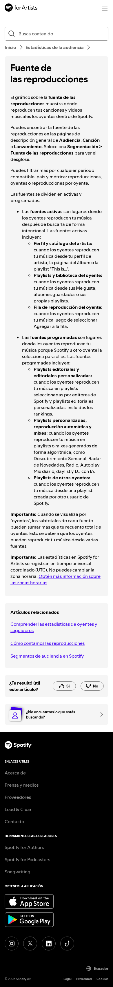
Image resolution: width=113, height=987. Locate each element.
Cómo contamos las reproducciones (47, 643)
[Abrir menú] (104, 8)
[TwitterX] (30, 943)
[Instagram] (12, 943)
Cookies (102, 979)
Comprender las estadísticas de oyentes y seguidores (53, 627)
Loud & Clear (18, 809)
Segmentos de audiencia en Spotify (47, 656)
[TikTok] (67, 943)
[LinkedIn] (49, 943)
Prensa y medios (22, 785)
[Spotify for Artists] (21, 8)
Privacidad (84, 979)
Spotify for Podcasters (27, 859)
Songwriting (17, 871)
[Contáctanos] (100, 714)
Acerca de (15, 773)
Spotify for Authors (24, 847)
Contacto (14, 821)
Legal (67, 979)
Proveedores (18, 797)
